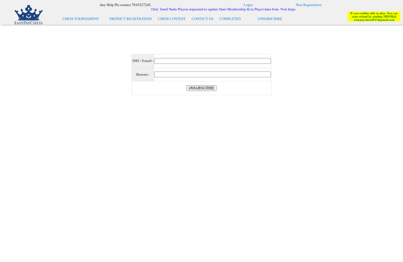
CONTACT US (202, 19)
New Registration (309, 5)
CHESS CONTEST (172, 19)
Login (248, 5)
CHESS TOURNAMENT (81, 19)
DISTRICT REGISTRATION (131, 19)
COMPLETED (230, 19)
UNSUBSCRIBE (270, 19)
